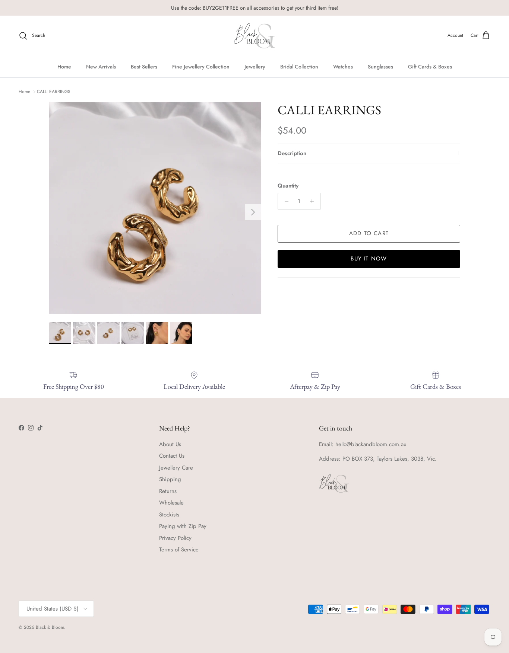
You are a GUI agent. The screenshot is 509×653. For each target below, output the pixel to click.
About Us (170, 444)
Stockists (169, 514)
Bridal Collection (299, 66)
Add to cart (369, 233)
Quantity (288, 186)
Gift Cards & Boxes (430, 66)
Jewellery (254, 66)
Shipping (170, 479)
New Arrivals (101, 66)
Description (292, 153)
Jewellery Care (176, 468)
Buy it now (369, 259)
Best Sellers (144, 66)
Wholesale (171, 503)
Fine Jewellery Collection (201, 66)
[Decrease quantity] (284, 201)
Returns (168, 491)
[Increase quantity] (313, 201)
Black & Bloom (50, 627)
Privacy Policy (175, 538)
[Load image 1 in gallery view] (155, 208)
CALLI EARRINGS (53, 91)
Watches (343, 66)
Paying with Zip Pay (182, 526)
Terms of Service (179, 549)
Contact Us (171, 456)
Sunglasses (380, 66)
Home (64, 66)
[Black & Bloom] (254, 35)
